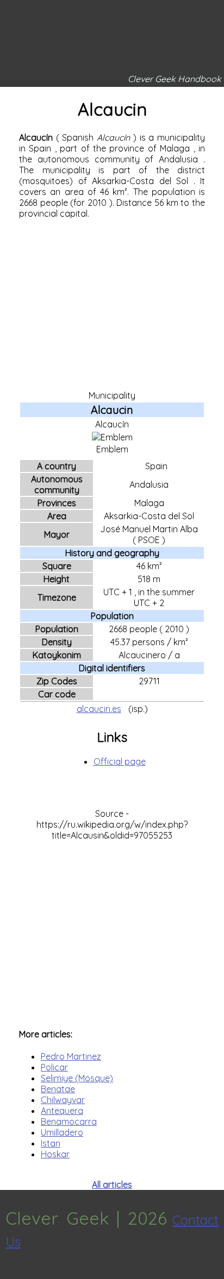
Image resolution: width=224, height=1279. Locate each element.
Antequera (62, 1110)
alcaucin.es (99, 708)
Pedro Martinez (71, 1056)
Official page (120, 761)
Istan (50, 1143)
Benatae (58, 1088)
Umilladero (62, 1132)
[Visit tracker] (9, 1273)
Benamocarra (69, 1121)
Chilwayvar (63, 1099)
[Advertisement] (112, 304)
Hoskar (55, 1154)
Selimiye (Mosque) (77, 1078)
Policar (54, 1067)
